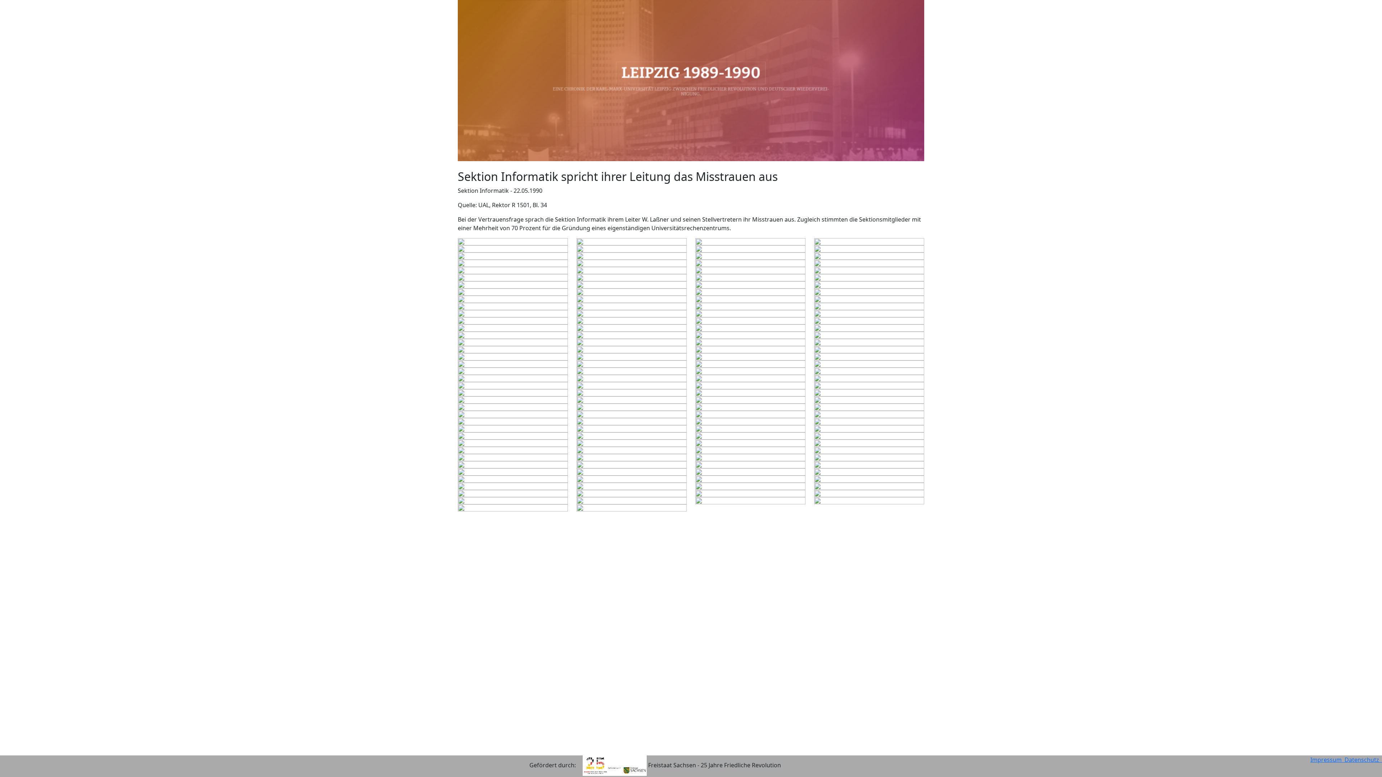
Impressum (1327, 760)
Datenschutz (1363, 760)
